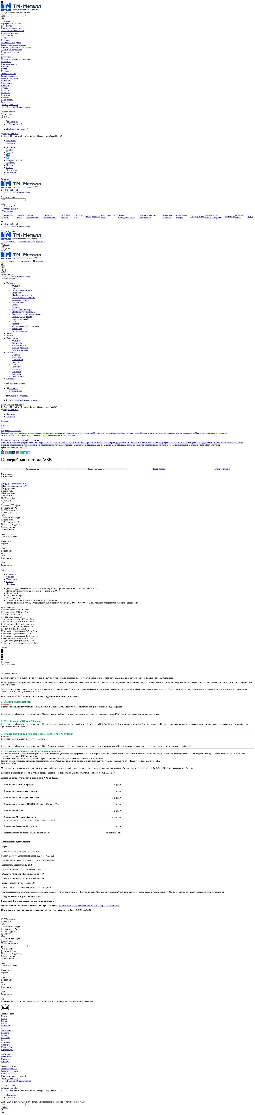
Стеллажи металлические (64, 433)
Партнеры (5, 1042)
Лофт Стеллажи (212, 445)
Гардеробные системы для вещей (88, 445)
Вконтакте (11, 140)
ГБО (9, 435)
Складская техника (84, 433)
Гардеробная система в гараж (192, 445)
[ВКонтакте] (2, 452)
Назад (17, 285)
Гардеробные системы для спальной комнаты (123, 445)
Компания (16, 357)
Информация (7, 1049)
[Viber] (17, 452)
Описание (11, 574)
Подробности (7, 520)
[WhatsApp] (21, 452)
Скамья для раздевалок (205, 433)
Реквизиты (6, 1057)
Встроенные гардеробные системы (204, 442)
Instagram (10, 143)
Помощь (5, 1061)
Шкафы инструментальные (152, 433)
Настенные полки (152, 442)
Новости (5, 1033)
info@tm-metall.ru (10, 133)
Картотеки (16, 435)
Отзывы (10, 577)
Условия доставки (9, 1069)
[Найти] (3, 18)
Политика (5, 1059)
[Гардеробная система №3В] (14, 484)
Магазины (5, 1054)
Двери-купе (26, 433)
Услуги (4, 1021)
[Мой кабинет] (2, 264)
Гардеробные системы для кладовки (56, 445)
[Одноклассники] (6, 452)
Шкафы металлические (42, 433)
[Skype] (25, 452)
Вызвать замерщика (96, 469)
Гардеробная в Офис (105, 442)
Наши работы (159, 469)
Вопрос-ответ (7, 1073)
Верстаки (116, 433)
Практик (5, 442)
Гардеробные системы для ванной (24, 445)
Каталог (15, 288)
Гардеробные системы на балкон (129, 442)
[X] (13, 452)
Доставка (10, 584)
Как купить (17, 343)
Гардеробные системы (11, 433)
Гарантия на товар (9, 1071)
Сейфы (108, 433)
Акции (4, 1018)
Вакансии (5, 1037)
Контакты (5, 1040)
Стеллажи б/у (99, 433)
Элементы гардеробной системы (24, 442)
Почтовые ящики (67, 435)
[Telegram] (28, 452)
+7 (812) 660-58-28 (10, 104)
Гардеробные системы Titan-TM (174, 442)
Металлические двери (130, 433)
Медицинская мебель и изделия (35, 435)
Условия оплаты (8, 1066)
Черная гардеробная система (52, 442)
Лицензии (5, 1045)
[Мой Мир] (10, 452)
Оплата (9, 581)
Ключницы (55, 435)
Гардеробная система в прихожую (80, 442)
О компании (6, 1030)
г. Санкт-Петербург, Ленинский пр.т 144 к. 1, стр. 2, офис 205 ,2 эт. (89, 906)
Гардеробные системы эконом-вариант (161, 445)
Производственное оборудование (180, 433)
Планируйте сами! (222, 469)
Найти (4, 1107)
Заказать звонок (32, 469)
